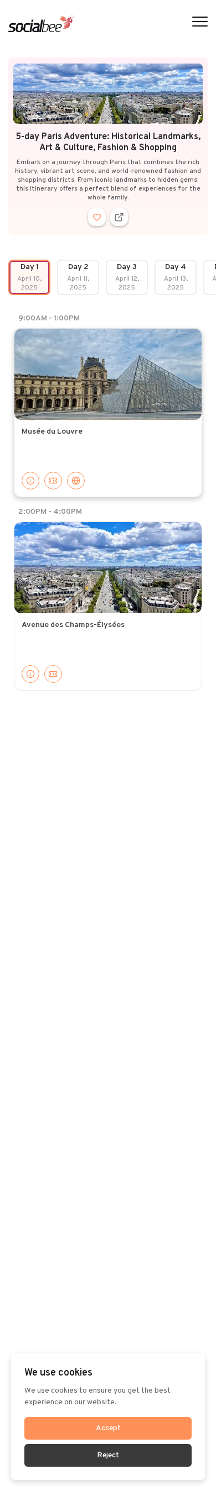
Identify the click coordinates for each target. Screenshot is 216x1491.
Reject (108, 1455)
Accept (108, 1428)
